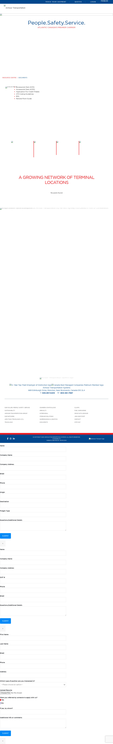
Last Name (4, 644)
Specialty (43, 410)
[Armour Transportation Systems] (15, 7)
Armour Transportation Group (16, 413)
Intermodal (44, 413)
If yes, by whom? (6, 708)
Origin (2, 492)
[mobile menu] (107, 8)
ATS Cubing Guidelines (25, 94)
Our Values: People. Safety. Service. (17, 407)
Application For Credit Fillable (27, 92)
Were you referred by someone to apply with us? (18, 700)
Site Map (77, 422)
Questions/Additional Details (11, 520)
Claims (76, 407)
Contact (77, 419)
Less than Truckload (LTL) (14, 419)
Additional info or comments (11, 718)
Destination (4, 502)
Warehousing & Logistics (48, 419)
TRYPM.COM (63, 440)
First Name (4, 634)
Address (3, 672)
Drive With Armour (81, 413)
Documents (44, 422)
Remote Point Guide (24, 99)
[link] (56, 378)
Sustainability (10, 410)
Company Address (7, 464)
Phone (2, 483)
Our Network (9, 416)
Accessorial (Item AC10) (25, 87)
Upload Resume (6, 690)
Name (2, 446)
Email (2, 474)
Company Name (6, 455)
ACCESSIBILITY (56, 438)
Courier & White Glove (48, 407)
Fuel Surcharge (80, 410)
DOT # (2, 577)
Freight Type (5, 511)
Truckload (9, 422)
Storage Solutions (46, 416)
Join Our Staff (79, 416)
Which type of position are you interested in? (17, 681)
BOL (18, 96)
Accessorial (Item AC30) (25, 89)
